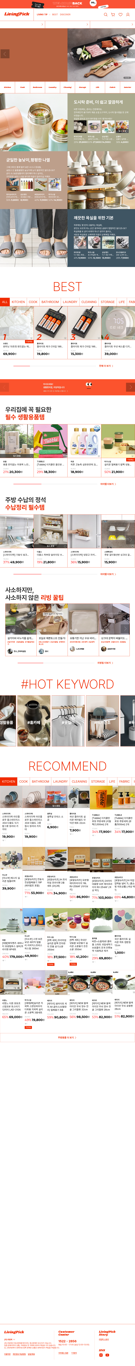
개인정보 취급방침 (19, 1354)
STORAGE (108, 302)
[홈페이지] (16, 14)
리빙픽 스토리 (104, 1339)
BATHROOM (50, 302)
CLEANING (89, 302)
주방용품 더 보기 (66, 1037)
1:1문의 (74, 1353)
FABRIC (124, 781)
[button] (5, 54)
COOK (33, 302)
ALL (5, 302)
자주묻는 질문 (63, 1353)
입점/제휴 (31, 1354)
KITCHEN (18, 302)
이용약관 (7, 1354)
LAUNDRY (70, 302)
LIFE (122, 302)
